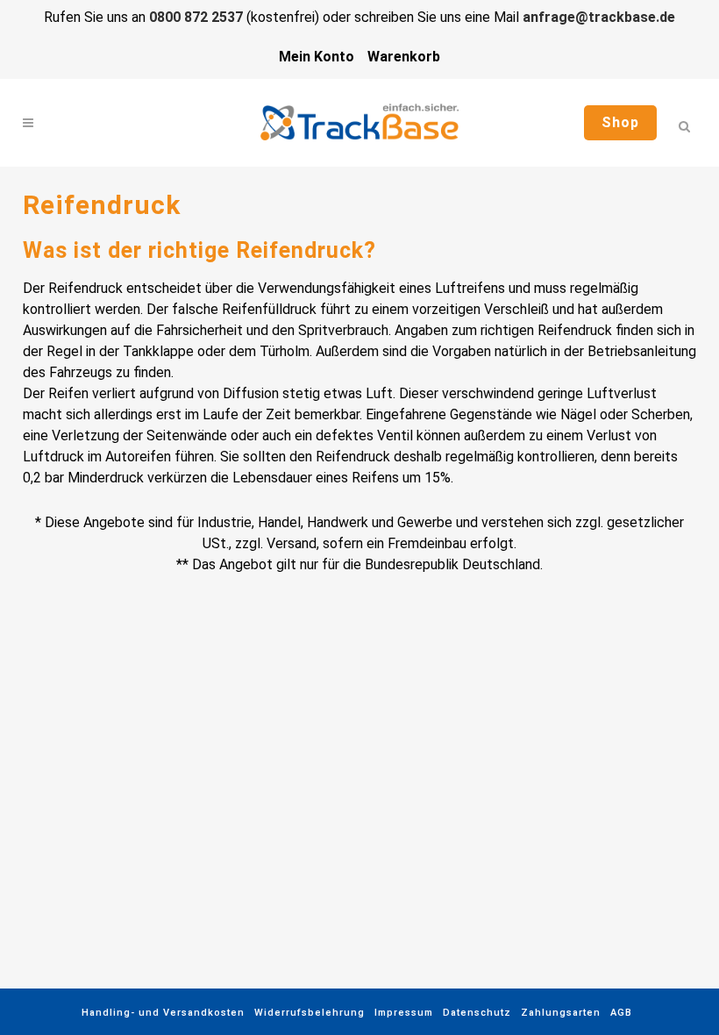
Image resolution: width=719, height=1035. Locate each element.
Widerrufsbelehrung (309, 1012)
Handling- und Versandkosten (163, 1012)
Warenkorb (403, 56)
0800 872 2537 (196, 17)
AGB (621, 1012)
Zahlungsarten (561, 1012)
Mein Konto (316, 56)
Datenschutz (477, 1012)
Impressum (403, 1012)
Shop (620, 122)
